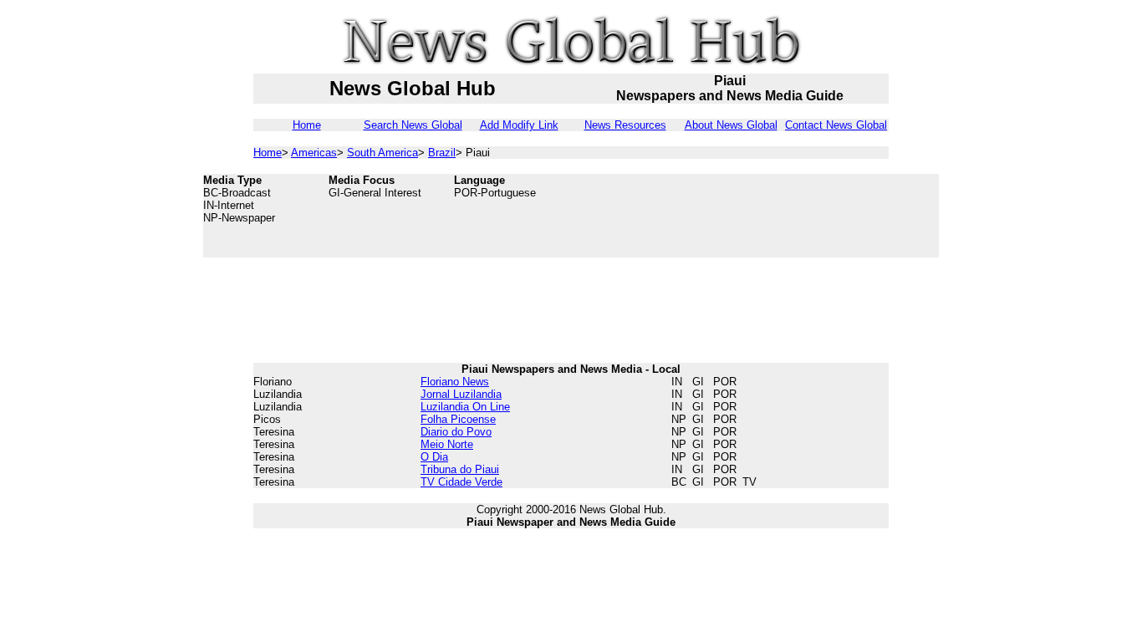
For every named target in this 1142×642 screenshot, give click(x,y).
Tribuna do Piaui (460, 469)
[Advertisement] (805, 215)
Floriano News (455, 381)
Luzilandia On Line (465, 406)
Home (307, 125)
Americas (314, 152)
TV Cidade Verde (461, 482)
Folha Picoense (458, 419)
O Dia (434, 457)
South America (382, 152)
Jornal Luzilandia (461, 394)
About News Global (731, 125)
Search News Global (413, 125)
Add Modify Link (519, 125)
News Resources (625, 125)
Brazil (442, 152)
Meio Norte (447, 444)
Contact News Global (836, 125)
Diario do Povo (456, 431)
